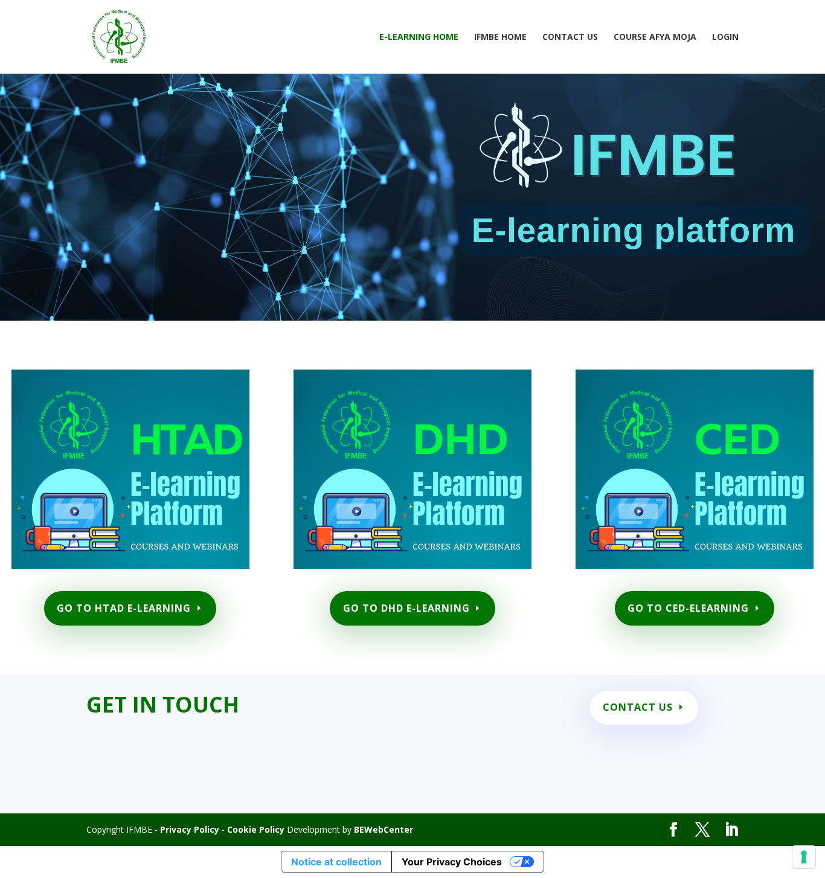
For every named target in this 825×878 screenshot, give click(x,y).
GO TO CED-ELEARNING (688, 608)
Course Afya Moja (655, 37)
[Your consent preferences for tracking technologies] (803, 856)
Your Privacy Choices (452, 862)
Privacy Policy (189, 829)
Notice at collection (336, 862)
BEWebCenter (383, 829)
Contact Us (570, 37)
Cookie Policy (255, 829)
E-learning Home (418, 37)
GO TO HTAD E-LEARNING (124, 608)
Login (725, 37)
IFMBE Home (500, 37)
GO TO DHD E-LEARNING (406, 608)
